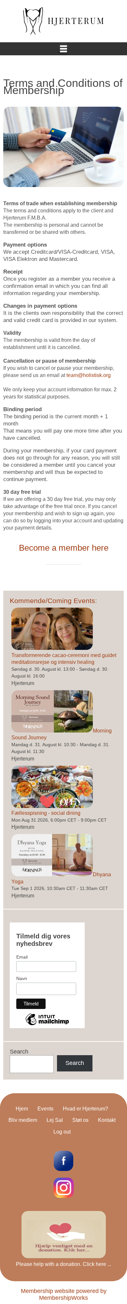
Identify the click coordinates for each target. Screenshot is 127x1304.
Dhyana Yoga (61, 878)
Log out (62, 1132)
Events (45, 1108)
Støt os (80, 1120)
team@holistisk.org (88, 375)
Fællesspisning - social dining (45, 813)
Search (19, 1051)
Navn (21, 978)
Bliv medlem (22, 1120)
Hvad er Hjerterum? (85, 1108)
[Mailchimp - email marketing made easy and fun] (47, 1025)
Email (22, 957)
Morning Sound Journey (61, 734)
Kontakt (107, 1120)
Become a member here (63, 548)
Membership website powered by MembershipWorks (63, 1294)
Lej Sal (55, 1120)
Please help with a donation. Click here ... (63, 1264)
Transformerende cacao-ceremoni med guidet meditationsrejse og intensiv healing (63, 658)
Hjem (22, 1108)
